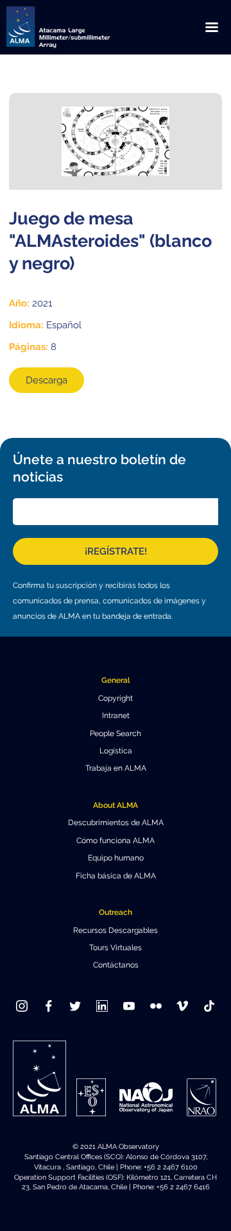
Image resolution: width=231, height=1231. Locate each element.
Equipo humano (116, 857)
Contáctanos (116, 964)
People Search (115, 733)
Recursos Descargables (115, 930)
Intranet (116, 715)
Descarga (46, 380)
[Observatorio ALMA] (73, 27)
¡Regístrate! (116, 551)
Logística (115, 750)
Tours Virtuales (115, 947)
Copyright (115, 698)
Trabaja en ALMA (115, 768)
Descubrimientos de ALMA (116, 822)
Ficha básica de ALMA (116, 875)
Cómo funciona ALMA (115, 840)
